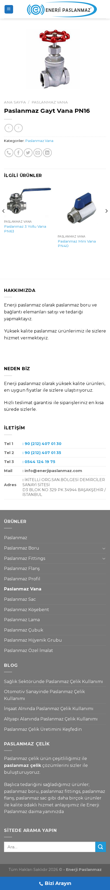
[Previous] (3, 222)
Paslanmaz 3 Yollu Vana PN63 (25, 228)
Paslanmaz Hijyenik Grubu (33, 640)
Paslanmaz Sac (20, 599)
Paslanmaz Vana (50, 102)
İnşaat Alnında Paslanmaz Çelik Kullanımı (48, 708)
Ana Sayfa (15, 102)
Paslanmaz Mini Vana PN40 (77, 243)
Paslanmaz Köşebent (26, 609)
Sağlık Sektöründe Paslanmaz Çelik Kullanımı (53, 681)
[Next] (106, 222)
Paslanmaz (15, 537)
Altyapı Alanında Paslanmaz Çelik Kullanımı (51, 718)
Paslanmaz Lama (22, 619)
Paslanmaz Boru (21, 548)
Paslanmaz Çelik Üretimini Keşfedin (43, 729)
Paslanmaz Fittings (24, 558)
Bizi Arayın (58, 883)
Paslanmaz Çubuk (23, 630)
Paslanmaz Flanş (22, 568)
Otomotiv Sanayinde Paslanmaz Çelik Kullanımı (44, 695)
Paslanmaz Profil (22, 578)
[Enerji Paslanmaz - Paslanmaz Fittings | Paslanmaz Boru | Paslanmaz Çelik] (58, 9)
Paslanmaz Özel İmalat (28, 650)
